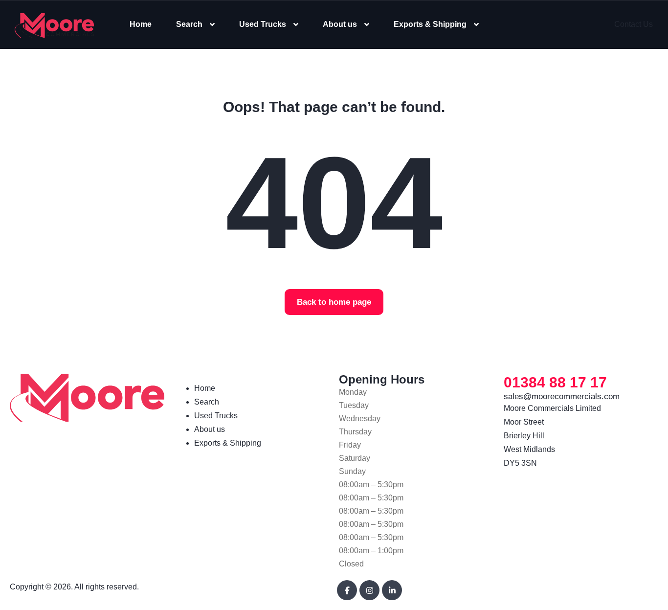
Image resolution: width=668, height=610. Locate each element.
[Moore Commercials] (54, 25)
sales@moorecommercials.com (562, 396)
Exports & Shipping (430, 24)
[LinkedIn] (392, 590)
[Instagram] (369, 590)
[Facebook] (347, 590)
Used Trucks (262, 24)
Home (141, 24)
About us (340, 24)
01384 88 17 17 (555, 382)
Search (189, 24)
